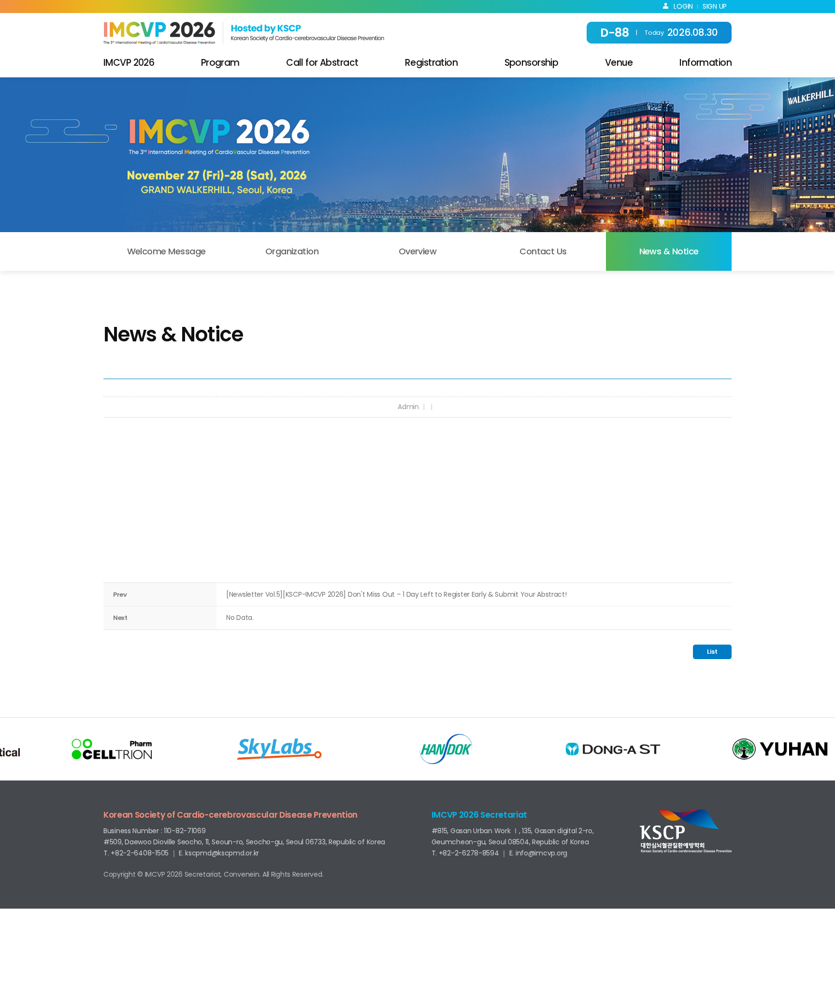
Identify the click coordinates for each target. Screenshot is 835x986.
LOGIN (680, 6)
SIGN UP (715, 6)
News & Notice (669, 251)
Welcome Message (166, 251)
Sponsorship (531, 62)
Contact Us (543, 251)
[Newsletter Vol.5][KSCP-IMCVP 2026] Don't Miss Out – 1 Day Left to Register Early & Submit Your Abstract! (396, 594)
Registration (431, 62)
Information (705, 62)
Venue (619, 62)
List (712, 651)
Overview (418, 251)
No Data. (240, 617)
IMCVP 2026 (128, 62)
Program (220, 62)
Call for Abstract (322, 62)
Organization (292, 251)
